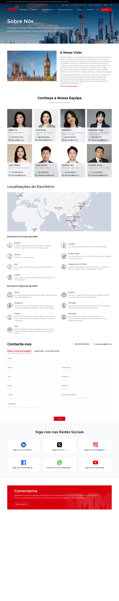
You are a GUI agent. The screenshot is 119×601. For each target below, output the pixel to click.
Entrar (106, 5)
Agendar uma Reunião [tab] (46, 351)
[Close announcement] (111, 2)
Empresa (65, 376)
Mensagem (12, 404)
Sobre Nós (83, 5)
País (9, 376)
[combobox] (58, 362)
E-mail (10, 395)
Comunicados (74, 5)
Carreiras (90, 5)
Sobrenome (66, 367)
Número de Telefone (68, 395)
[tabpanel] (59, 389)
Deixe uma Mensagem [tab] (19, 351)
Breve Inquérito (21, 504)
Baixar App (98, 5)
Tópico (10, 358)
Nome (10, 367)
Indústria (64, 385)
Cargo (9, 385)
